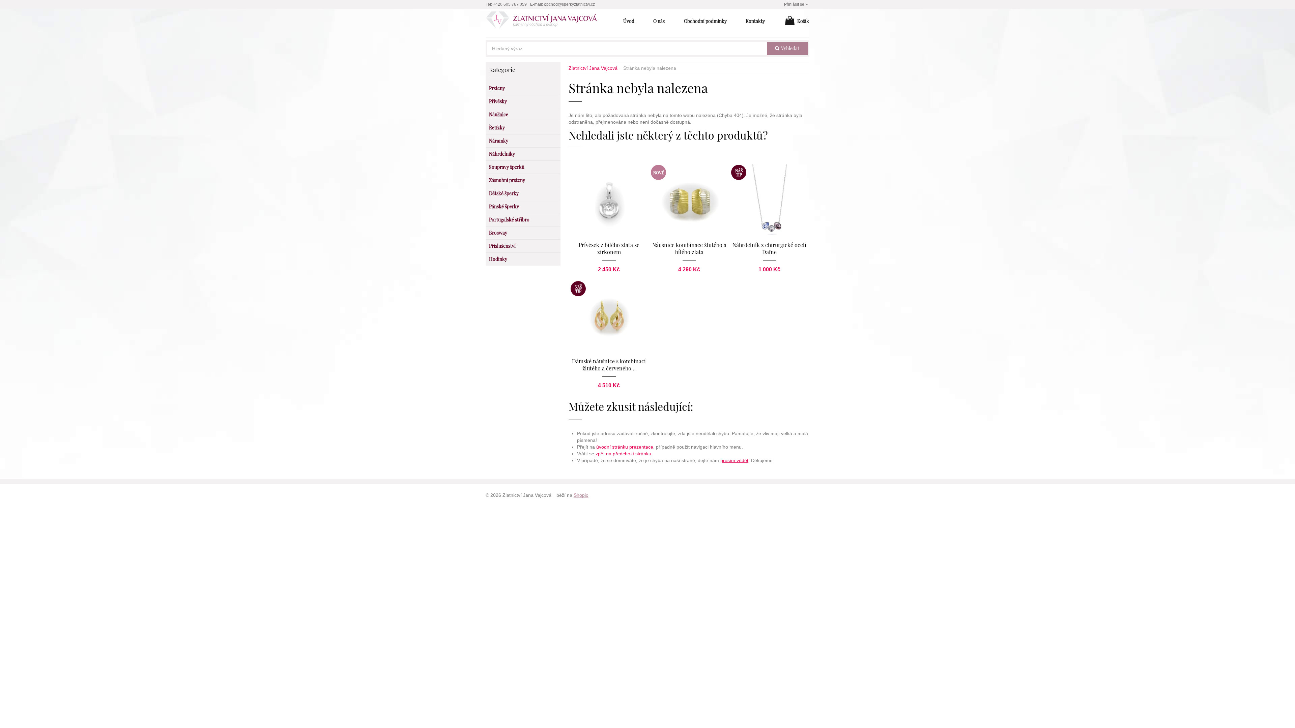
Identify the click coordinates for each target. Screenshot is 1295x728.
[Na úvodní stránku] (545, 21)
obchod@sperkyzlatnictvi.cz (569, 4)
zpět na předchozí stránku (623, 453)
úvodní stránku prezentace (624, 447)
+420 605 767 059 (510, 4)
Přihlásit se (794, 4)
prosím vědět (734, 460)
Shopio (581, 495)
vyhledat (789, 48)
